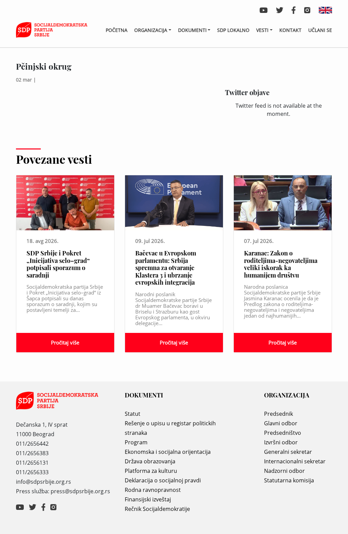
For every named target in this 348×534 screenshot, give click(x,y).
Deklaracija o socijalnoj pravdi (163, 480)
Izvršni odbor (281, 442)
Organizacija (150, 30)
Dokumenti (192, 30)
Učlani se (320, 30)
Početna (116, 30)
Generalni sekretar (288, 452)
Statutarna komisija (289, 480)
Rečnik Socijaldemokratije (157, 509)
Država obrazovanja (150, 461)
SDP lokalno (233, 30)
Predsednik (278, 413)
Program (136, 442)
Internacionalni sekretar (295, 461)
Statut (132, 413)
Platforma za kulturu (151, 471)
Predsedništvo (282, 433)
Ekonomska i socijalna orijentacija (168, 452)
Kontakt (290, 30)
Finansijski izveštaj (148, 499)
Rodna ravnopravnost (153, 490)
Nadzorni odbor (284, 471)
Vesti (262, 30)
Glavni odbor (280, 423)
